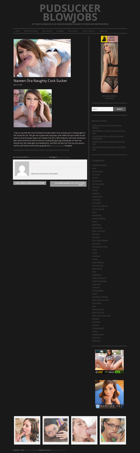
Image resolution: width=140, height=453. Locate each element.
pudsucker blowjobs (70, 12)
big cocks (32, 157)
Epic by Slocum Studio (58, 450)
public (94, 293)
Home (17, 31)
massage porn (98, 265)
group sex (96, 243)
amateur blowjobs (31, 31)
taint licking (96, 303)
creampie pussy (57, 145)
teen (94, 306)
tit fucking (96, 322)
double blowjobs (99, 218)
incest (94, 250)
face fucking (73, 31)
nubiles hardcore (99, 278)
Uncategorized (98, 328)
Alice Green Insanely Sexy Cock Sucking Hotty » (70, 184)
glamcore (96, 237)
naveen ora (61, 157)
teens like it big (98, 312)
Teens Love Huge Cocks (101, 315)
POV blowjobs (97, 290)
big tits (95, 190)
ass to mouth (97, 171)
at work (95, 177)
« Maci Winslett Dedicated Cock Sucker (29, 183)
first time (95, 234)
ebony (94, 221)
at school (96, 174)
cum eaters (96, 203)
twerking (95, 325)
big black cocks (98, 184)
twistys (68, 157)
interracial (96, 256)
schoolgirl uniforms (100, 297)
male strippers (98, 262)
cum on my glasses (100, 206)
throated (95, 319)
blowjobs (60, 31)
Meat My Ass (97, 268)
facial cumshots (88, 31)
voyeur (95, 331)
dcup (94, 212)
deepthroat (96, 215)
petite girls (96, 284)
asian (94, 168)
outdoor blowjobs (99, 281)
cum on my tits (98, 209)
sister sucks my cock (100, 300)
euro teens (96, 224)
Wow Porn (96, 341)
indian (94, 253)
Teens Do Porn (98, 309)
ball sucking (47, 31)
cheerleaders (97, 196)
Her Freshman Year (100, 246)
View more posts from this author (44, 173)
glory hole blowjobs (100, 240)
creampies (45, 157)
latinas (95, 259)
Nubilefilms (97, 275)
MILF (94, 272)
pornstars (103, 31)
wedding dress (98, 334)
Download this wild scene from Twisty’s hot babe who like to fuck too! (42, 150)
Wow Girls (96, 337)
